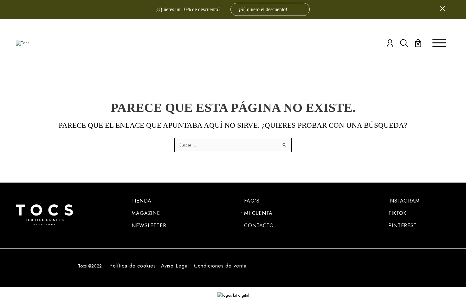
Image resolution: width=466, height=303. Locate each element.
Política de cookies (132, 265)
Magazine (146, 213)
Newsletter (149, 225)
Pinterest (402, 225)
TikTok (397, 213)
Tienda (142, 200)
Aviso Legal (175, 265)
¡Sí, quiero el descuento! (263, 9)
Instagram (404, 200)
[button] (404, 43)
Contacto (259, 225)
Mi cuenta (258, 213)
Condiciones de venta (220, 265)
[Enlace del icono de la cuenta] (390, 43)
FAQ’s (252, 200)
